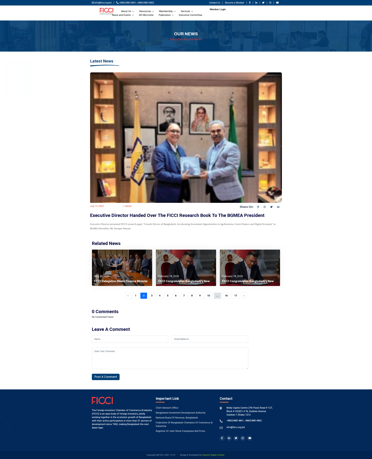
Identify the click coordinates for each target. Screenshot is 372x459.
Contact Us (214, 3)
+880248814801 (127, 3)
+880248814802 (145, 3)
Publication (165, 15)
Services (186, 11)
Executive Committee (190, 15)
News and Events (122, 15)
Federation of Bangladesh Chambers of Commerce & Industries (184, 424)
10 (208, 295)
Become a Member (235, 3)
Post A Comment (105, 377)
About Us (126, 11)
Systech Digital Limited (213, 455)
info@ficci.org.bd (236, 427)
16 (226, 295)
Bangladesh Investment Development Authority (180, 413)
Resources (145, 11)
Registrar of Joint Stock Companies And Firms (180, 431)
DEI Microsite (146, 15)
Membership (166, 11)
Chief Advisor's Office (167, 408)
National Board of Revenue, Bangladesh (177, 417)
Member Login (218, 9)
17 (235, 295)
